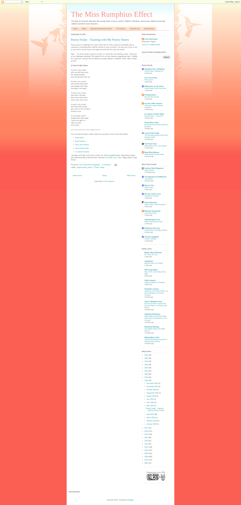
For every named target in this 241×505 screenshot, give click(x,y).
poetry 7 (91, 167)
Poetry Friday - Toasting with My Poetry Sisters (100, 39)
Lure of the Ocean (150, 213)
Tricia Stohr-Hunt (151, 39)
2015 (146, 434)
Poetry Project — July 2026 (153, 116)
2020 (146, 374)
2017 (146, 428)
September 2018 (152, 393)
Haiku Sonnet (149, 170)
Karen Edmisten (150, 202)
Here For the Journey (151, 97)
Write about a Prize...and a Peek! (155, 146)
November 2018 (152, 386)
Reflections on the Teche (154, 86)
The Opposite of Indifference (155, 177)
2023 (146, 365)
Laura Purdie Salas (82, 148)
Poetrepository (150, 95)
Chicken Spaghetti (151, 237)
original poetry (82, 167)
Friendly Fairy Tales (114, 157)
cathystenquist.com (152, 220)
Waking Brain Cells (151, 337)
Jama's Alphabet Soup (153, 301)
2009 (146, 453)
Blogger (131, 500)
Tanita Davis (79, 138)
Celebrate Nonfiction (152, 314)
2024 (146, 361)
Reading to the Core (152, 228)
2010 (146, 450)
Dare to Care (149, 185)
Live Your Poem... (151, 78)
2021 (146, 371)
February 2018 (151, 421)
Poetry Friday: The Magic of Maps (155, 230)
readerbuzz (148, 261)
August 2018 (151, 396)
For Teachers (120, 29)
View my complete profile (151, 45)
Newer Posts (77, 175)
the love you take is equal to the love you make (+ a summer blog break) (155, 306)
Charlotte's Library (151, 289)
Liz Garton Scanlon (82, 152)
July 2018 (150, 399)
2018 (146, 380)
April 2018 (150, 414)
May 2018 (150, 406)
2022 (146, 368)
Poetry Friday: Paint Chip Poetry (155, 88)
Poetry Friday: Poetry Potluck (154, 154)
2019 (146, 377)
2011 (146, 447)
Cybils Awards (150, 280)
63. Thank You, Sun (151, 255)
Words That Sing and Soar (153, 222)
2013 (146, 441)
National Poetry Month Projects (101, 29)
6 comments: (107, 165)
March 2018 (151, 418)
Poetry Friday (99, 167)
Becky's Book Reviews (153, 253)
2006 (146, 463)
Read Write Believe (151, 152)
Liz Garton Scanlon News (154, 114)
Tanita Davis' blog (151, 122)
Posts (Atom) (109, 181)
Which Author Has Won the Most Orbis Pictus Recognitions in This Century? (155, 318)
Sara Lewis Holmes (82, 145)
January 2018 (151, 424)
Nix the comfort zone (152, 194)
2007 (146, 460)
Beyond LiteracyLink (152, 211)
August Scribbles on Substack (154, 282)
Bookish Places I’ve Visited (153, 263)
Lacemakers (148, 179)
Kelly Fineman (80, 141)
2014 (146, 437)
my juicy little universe (153, 103)
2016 (146, 431)
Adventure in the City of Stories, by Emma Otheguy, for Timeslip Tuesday (156, 293)
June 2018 (150, 402)
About (84, 29)
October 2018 (151, 390)
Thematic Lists (135, 29)
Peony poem (148, 80)
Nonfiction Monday (151, 327)
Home (75, 29)
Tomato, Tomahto (150, 239)
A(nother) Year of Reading (154, 69)
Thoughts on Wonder (151, 196)
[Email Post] (115, 165)
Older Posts (131, 175)
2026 (146, 355)
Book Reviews (149, 29)
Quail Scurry (148, 187)
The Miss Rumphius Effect (111, 14)
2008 (146, 457)
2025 (146, 358)
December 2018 (152, 383)
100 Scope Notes (150, 270)
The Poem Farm (150, 144)
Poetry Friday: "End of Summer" (155, 204)
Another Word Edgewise (153, 168)
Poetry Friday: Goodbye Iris (153, 71)
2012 (146, 444)
